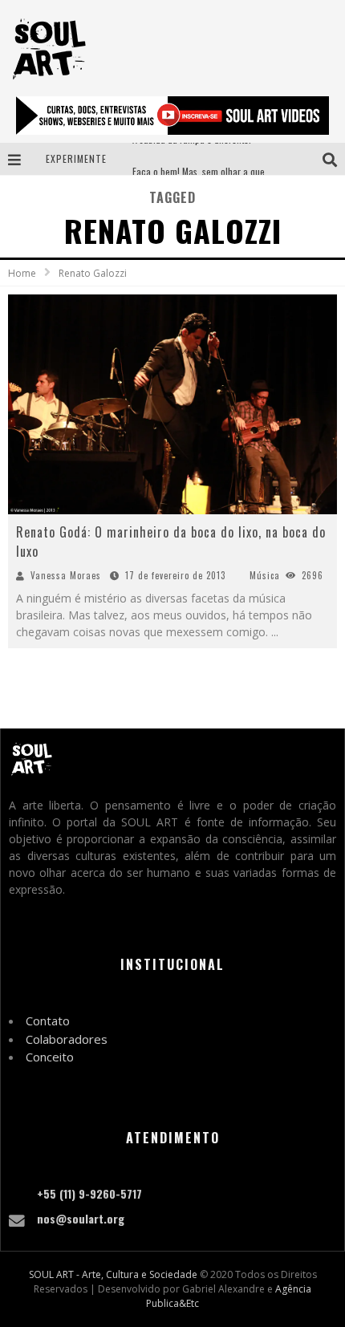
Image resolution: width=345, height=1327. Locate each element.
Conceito (50, 1057)
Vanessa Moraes (65, 575)
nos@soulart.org (80, 1218)
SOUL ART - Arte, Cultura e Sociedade (113, 1274)
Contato (48, 1020)
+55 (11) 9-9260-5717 (89, 1193)
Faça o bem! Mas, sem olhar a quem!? (205, 158)
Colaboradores (67, 1039)
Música (265, 575)
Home (22, 273)
